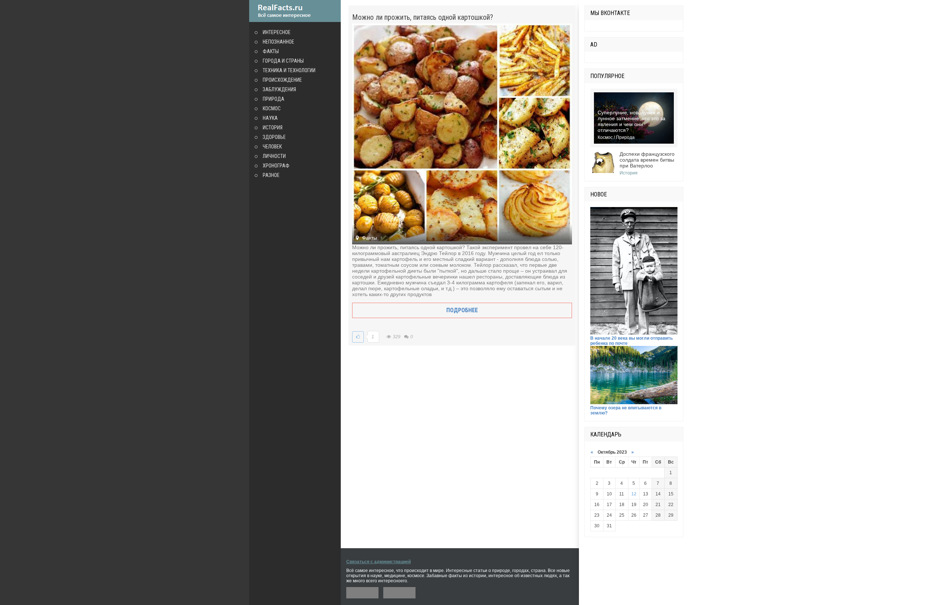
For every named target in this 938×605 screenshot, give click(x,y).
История (272, 127)
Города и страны (283, 61)
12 (633, 494)
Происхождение (282, 80)
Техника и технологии (289, 70)
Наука (270, 118)
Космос (272, 108)
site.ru (295, 11)
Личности (274, 156)
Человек (272, 147)
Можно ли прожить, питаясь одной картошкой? (422, 17)
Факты (271, 51)
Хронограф (276, 166)
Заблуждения (279, 89)
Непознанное (278, 42)
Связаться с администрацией (378, 561)
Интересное (277, 32)
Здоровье (274, 137)
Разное (271, 175)
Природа (273, 99)
